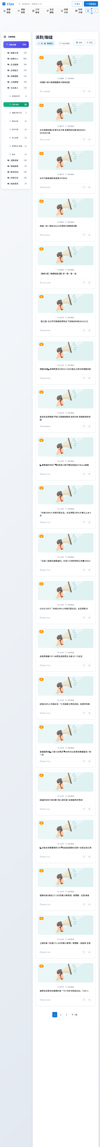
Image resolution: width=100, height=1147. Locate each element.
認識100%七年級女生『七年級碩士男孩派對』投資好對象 (65, 704)
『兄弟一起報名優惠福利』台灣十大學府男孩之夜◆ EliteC (65, 560)
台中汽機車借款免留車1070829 (53, 178)
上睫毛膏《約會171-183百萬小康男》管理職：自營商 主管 (65, 943)
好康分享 (66, 11)
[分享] (89, 91)
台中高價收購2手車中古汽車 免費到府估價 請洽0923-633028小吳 (63, 131)
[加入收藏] (84, 91)
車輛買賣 (23, 11)
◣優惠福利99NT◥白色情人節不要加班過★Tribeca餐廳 (64, 464)
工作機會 (37, 11)
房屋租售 (8, 11)
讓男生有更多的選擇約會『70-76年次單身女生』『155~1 (64, 990)
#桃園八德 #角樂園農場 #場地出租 (55, 82)
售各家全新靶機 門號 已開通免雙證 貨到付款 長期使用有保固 (65, 418)
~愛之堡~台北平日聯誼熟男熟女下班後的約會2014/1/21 (64, 321)
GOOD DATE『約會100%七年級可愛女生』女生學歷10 (64, 608)
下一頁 (74, 1014)
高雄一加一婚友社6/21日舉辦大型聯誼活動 (58, 225)
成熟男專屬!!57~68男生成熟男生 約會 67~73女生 (61, 656)
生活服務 (52, 11)
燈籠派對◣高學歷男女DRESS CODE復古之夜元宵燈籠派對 (65, 369)
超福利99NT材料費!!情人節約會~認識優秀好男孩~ (62, 799)
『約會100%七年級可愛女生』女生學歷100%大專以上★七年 (65, 514)
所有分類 (80, 11)
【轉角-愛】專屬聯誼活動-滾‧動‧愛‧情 (58, 273)
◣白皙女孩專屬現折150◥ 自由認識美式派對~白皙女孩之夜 (65, 847)
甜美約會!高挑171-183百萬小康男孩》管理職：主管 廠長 (64, 895)
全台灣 (91, 11)
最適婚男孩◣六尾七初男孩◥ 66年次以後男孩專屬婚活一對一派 (65, 753)
